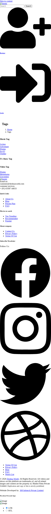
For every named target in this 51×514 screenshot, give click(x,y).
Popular (8, 221)
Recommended (11, 218)
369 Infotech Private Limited (31, 490)
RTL (10, 511)
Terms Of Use (11, 236)
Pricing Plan (10, 204)
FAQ (7, 206)
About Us (9, 199)
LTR (10, 508)
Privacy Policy (11, 233)
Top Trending (10, 216)
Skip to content (6, 1)
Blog (7, 201)
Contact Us (10, 231)
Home (9, 129)
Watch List (9, 474)
